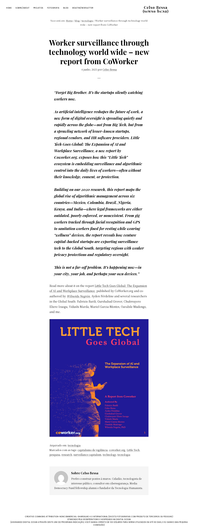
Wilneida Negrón (78, 296)
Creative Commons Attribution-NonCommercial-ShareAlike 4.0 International (66, 516)
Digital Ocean (123, 519)
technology (109, 454)
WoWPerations (91, 519)
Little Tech (133, 450)
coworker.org (117, 450)
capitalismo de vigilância (93, 450)
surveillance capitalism (87, 454)
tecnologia (74, 445)
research (67, 454)
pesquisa (55, 454)
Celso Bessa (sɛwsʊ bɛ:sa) (156, 9)
